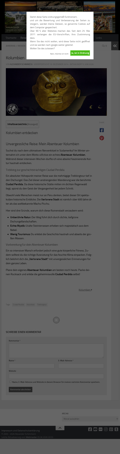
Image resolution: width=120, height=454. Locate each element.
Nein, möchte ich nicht (59, 54)
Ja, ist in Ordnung (80, 53)
